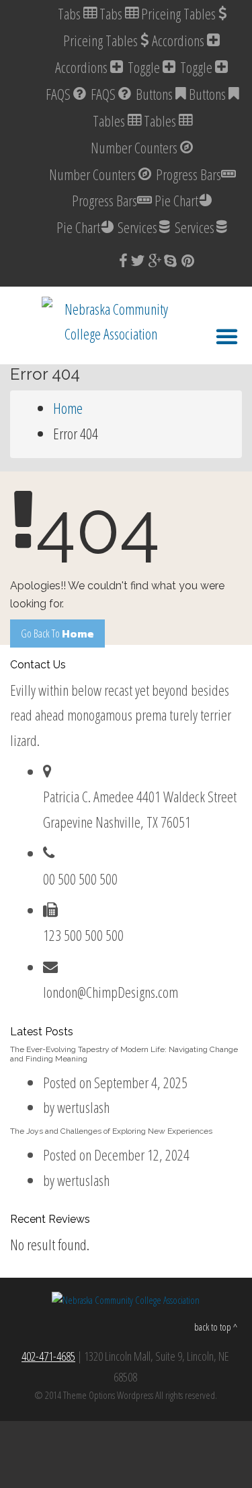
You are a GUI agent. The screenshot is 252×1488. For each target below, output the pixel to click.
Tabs (70, 13)
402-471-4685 (48, 1356)
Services (137, 227)
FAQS (59, 94)
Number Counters (135, 147)
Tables (110, 120)
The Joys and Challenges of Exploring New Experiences (111, 1131)
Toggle (145, 67)
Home (68, 408)
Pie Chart (176, 200)
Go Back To (57, 633)
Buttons (155, 94)
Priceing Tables (179, 13)
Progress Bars (188, 174)
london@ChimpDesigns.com (110, 992)
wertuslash (83, 1107)
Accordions (179, 40)
